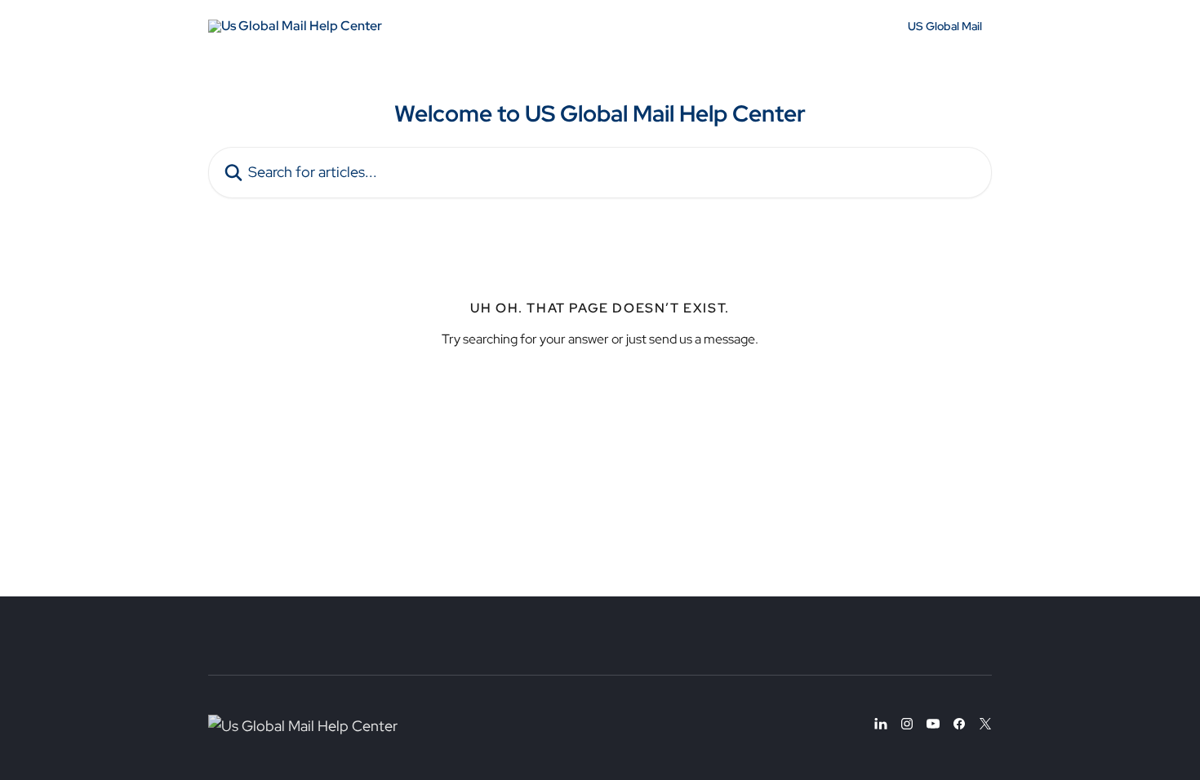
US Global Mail (945, 26)
